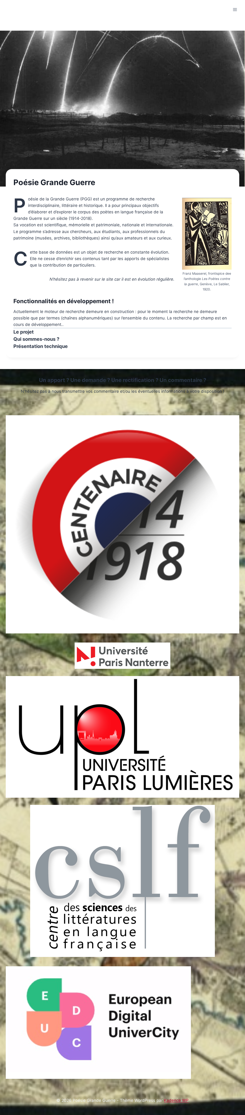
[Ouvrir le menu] (234, 9)
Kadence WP (176, 1100)
